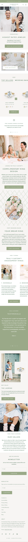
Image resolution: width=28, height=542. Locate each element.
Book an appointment (14, 46)
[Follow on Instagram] (6, 534)
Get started (14, 301)
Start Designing (10, 67)
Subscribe (14, 473)
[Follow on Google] (17, 534)
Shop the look (8, 398)
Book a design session (14, 187)
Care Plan (3, 512)
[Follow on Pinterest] (9, 534)
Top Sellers (7, 80)
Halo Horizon (9, 102)
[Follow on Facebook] (2, 534)
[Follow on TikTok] (13, 534)
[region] (14, 124)
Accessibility (4, 500)
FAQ (2, 509)
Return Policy (4, 505)
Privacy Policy (4, 502)
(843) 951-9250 (8, 529)
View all (14, 111)
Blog (2, 514)
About (3, 519)
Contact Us (4, 498)
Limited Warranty (5, 507)
